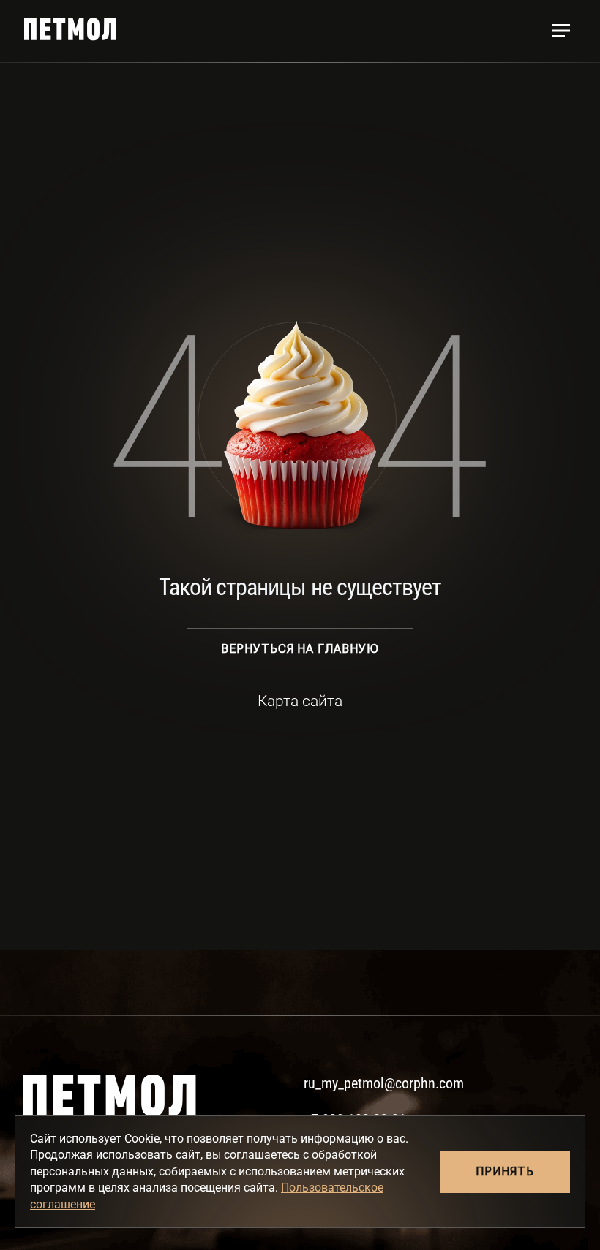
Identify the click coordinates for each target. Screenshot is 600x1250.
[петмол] (70, 29)
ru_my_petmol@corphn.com (384, 1083)
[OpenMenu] (561, 30)
